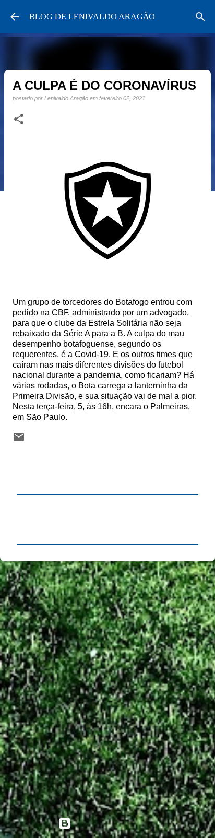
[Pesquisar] (200, 16)
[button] (19, 119)
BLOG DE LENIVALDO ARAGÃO (92, 16)
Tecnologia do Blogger (114, 823)
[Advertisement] (107, 684)
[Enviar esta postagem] (19, 440)
